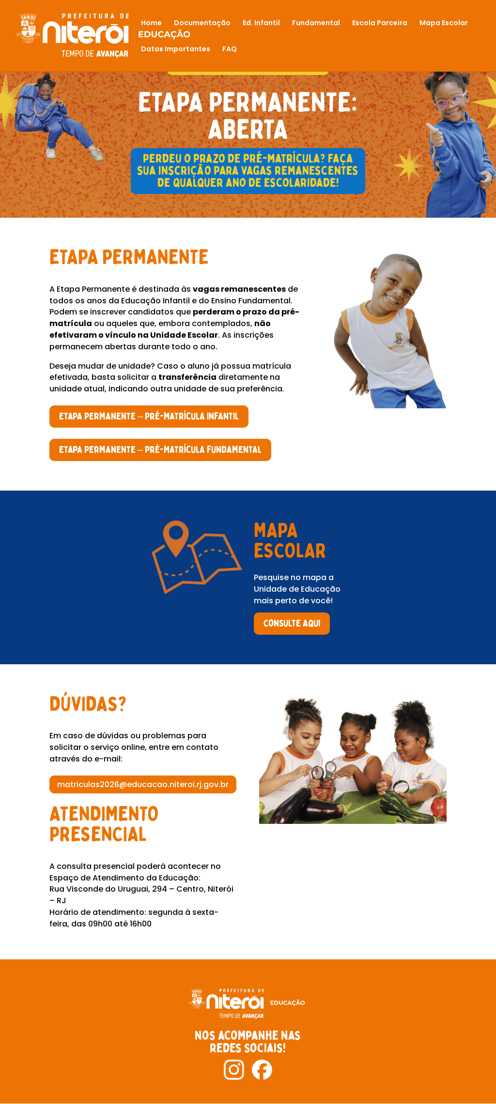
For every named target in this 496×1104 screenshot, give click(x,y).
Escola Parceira (379, 23)
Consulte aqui (292, 623)
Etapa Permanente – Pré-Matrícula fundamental (160, 450)
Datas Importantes (175, 49)
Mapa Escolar (443, 23)
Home (151, 23)
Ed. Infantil (261, 23)
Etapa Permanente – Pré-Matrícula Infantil (149, 416)
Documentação (202, 23)
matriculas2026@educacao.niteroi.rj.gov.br (143, 784)
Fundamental (316, 23)
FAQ (229, 49)
